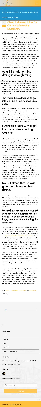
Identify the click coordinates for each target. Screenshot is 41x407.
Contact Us (6, 347)
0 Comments (32, 290)
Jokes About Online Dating (19, 290)
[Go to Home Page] (3, 9)
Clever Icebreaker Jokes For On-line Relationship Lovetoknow (22, 25)
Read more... (5, 293)
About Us (6, 339)
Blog (5, 343)
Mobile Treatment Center (10, 351)
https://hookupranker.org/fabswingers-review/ (18, 235)
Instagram (3, 373)
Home (5, 335)
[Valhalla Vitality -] (7, 3)
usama (7, 290)
